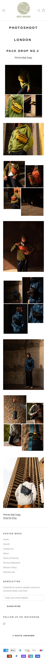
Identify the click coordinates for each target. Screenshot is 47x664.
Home (6, 539)
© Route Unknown (24, 636)
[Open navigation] (3, 10)
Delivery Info (9, 572)
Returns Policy (10, 567)
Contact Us (8, 549)
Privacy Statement (11, 563)
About (6, 553)
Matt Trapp (27, 57)
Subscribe (14, 606)
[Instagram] (4, 623)
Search (6, 544)
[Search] (39, 10)
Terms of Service (11, 558)
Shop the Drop (10, 518)
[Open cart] (43, 10)
